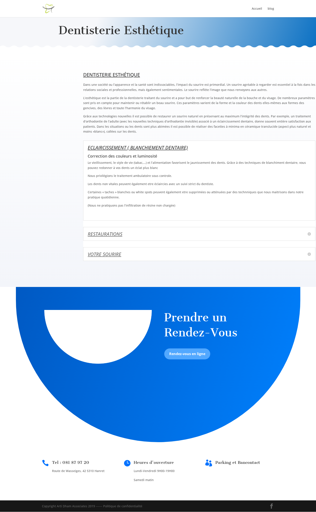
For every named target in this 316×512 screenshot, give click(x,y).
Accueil (257, 9)
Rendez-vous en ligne (187, 353)
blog (271, 9)
